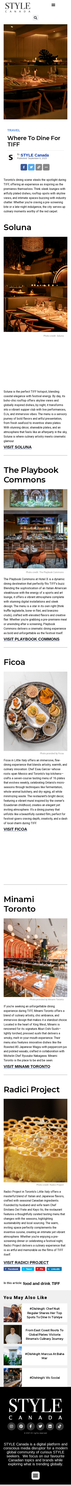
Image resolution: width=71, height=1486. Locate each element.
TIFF (56, 1284)
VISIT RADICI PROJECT (26, 1262)
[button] (53, 5)
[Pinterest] (21, 1426)
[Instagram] (11, 1426)
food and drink (36, 1284)
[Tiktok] (60, 1426)
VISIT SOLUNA (18, 447)
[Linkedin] (50, 1426)
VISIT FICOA (15, 829)
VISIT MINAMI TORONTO (27, 1066)
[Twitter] (40, 1426)
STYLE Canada (35, 155)
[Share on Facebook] (24, 167)
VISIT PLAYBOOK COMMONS (32, 639)
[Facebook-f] (31, 1426)
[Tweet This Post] (31, 167)
